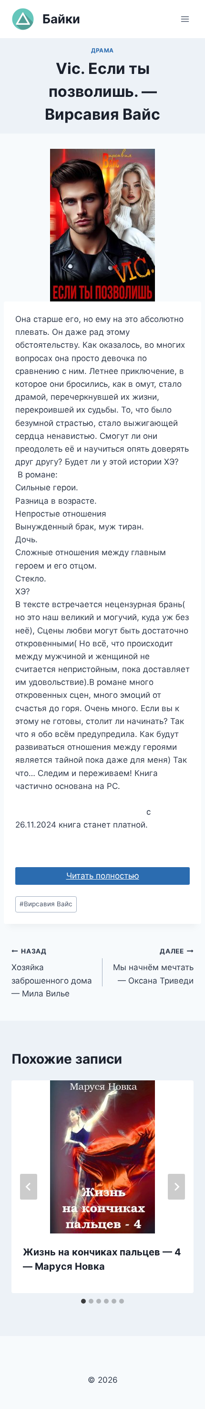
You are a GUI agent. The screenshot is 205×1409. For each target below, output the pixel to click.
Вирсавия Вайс (46, 904)
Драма (102, 50)
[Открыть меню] (185, 18)
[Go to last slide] (28, 1187)
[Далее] (176, 1187)
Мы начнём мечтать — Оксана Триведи (153, 966)
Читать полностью (102, 876)
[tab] (83, 1301)
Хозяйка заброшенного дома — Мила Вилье (51, 972)
